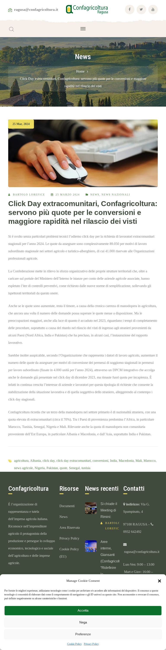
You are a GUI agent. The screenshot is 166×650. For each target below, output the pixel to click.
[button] (159, 581)
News (94, 194)
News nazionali (116, 194)
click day (49, 460)
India (113, 460)
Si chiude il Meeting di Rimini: (109, 510)
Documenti (67, 506)
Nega (83, 622)
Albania (35, 460)
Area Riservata (69, 527)
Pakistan (52, 468)
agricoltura (21, 460)
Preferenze (83, 634)
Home (80, 71)
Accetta (83, 610)
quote (63, 468)
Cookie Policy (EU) (69, 552)
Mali (139, 460)
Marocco (150, 460)
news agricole (23, 468)
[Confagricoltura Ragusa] (87, 9)
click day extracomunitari (73, 460)
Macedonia (126, 460)
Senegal (74, 468)
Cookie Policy (74, 643)
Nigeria (40, 468)
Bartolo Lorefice (29, 194)
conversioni (100, 460)
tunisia (85, 468)
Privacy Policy (91, 643)
